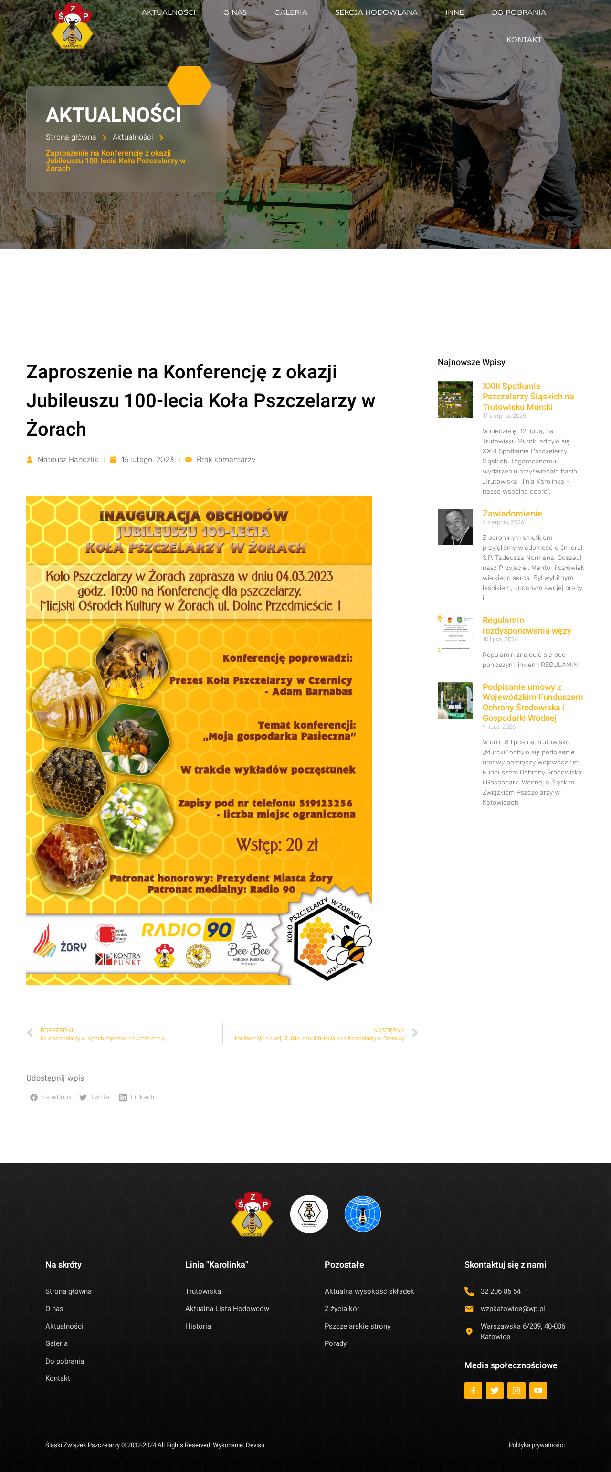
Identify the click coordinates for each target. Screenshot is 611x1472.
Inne (454, 12)
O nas (235, 12)
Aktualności (169, 12)
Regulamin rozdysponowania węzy (527, 625)
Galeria (290, 12)
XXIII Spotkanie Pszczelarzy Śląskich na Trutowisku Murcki (528, 396)
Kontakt (524, 39)
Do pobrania (519, 12)
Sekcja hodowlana (376, 12)
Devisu (255, 1445)
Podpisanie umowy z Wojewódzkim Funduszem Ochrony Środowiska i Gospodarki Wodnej (533, 703)
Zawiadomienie (512, 513)
